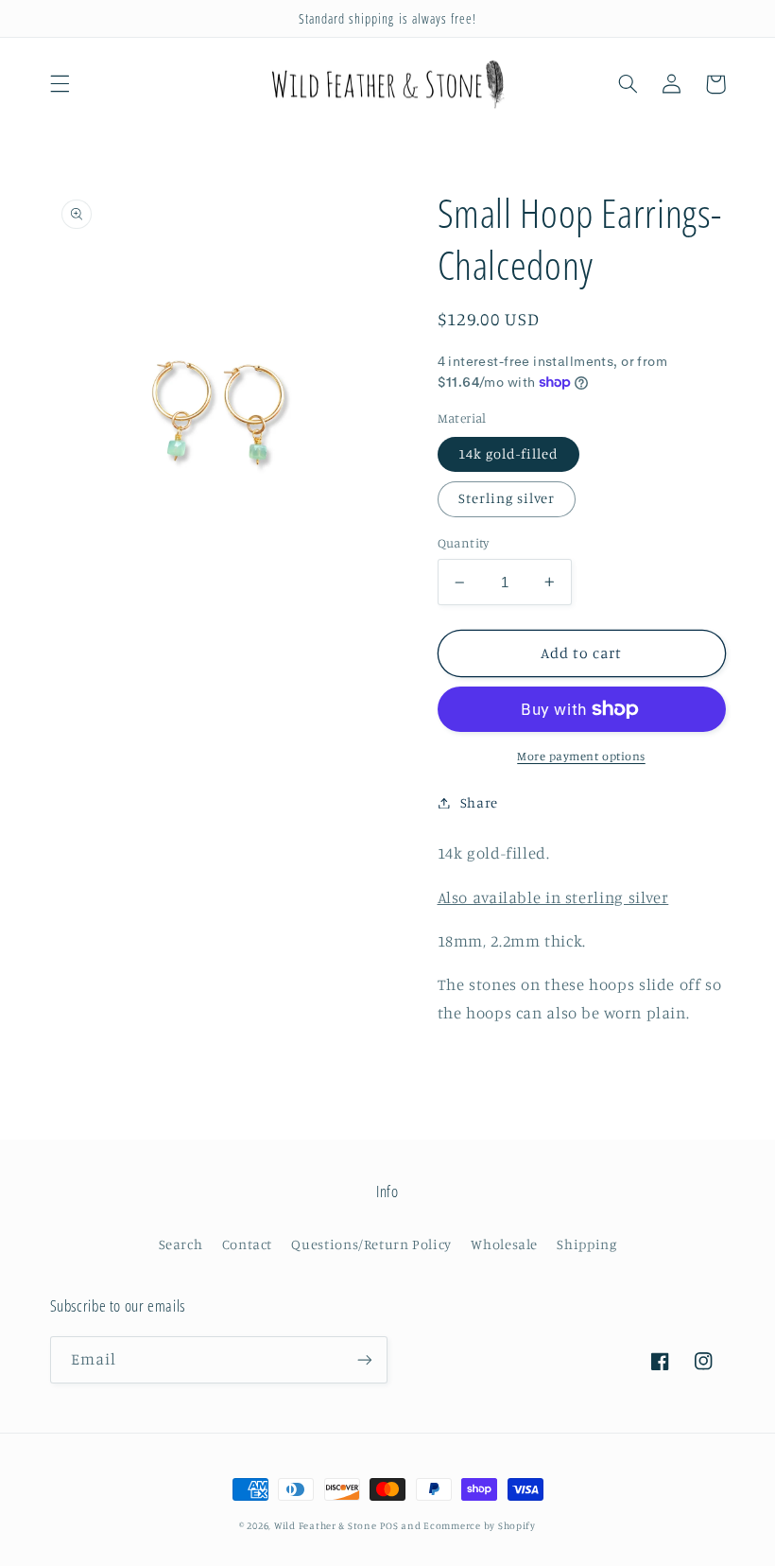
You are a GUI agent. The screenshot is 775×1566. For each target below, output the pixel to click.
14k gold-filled (509, 453)
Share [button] (479, 802)
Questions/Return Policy (371, 1244)
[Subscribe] (365, 1359)
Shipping (586, 1244)
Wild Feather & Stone (325, 1525)
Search (181, 1244)
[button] (59, 84)
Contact (247, 1244)
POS (389, 1525)
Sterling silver (507, 498)
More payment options (581, 756)
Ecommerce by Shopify (479, 1525)
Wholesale (504, 1244)
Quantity (464, 542)
